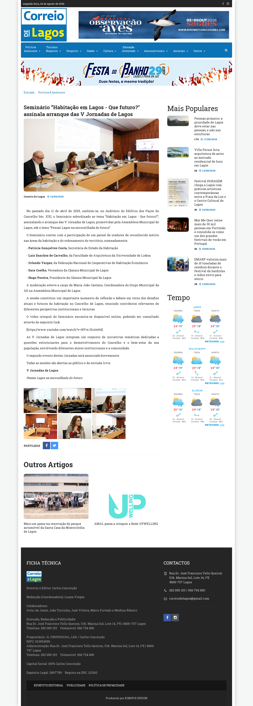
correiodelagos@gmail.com (189, 598)
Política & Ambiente (51, 92)
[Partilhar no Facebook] (47, 446)
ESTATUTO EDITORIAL (48, 685)
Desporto (72, 51)
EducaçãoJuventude (128, 49)
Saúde (91, 51)
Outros (198, 51)
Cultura (108, 51)
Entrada (29, 92)
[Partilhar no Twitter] (54, 446)
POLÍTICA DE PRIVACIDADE (106, 685)
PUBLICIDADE (76, 685)
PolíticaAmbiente (30, 49)
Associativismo (154, 51)
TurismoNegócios (52, 49)
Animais (179, 51)
